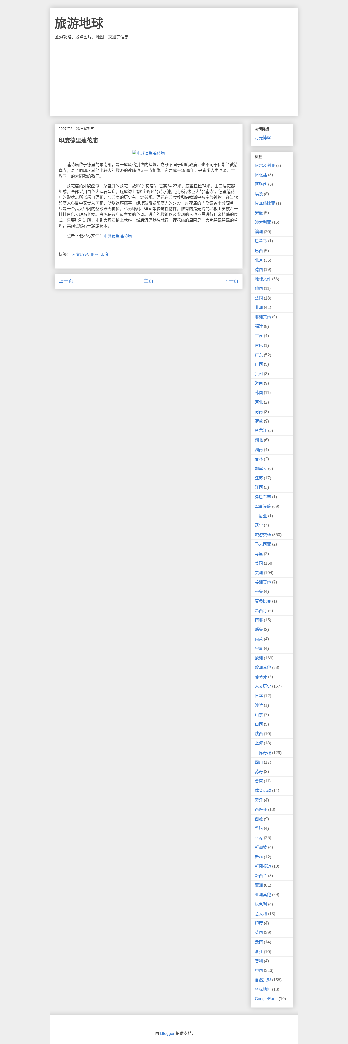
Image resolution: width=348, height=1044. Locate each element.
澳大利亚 (263, 222)
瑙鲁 (259, 629)
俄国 (259, 288)
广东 (259, 355)
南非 (259, 620)
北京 (259, 260)
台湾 (259, 781)
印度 (104, 254)
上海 (259, 743)
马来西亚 (263, 544)
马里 (259, 554)
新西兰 (261, 876)
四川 (259, 762)
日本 (259, 696)
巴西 (259, 251)
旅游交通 (263, 535)
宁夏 (259, 648)
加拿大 (261, 468)
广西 (259, 364)
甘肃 (259, 336)
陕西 (259, 733)
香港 (259, 838)
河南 (259, 412)
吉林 (259, 459)
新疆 (259, 857)
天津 (259, 800)
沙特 (259, 705)
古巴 (259, 345)
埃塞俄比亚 (265, 203)
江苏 (259, 478)
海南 (259, 383)
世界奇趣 (263, 753)
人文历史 (80, 254)
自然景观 (263, 980)
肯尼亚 (261, 516)
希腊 (259, 828)
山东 (259, 715)
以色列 (261, 904)
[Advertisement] (174, 78)
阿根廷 (261, 175)
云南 (259, 942)
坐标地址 (263, 989)
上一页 (66, 281)
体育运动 (263, 790)
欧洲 (259, 658)
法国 (259, 298)
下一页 (231, 281)
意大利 (261, 914)
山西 (259, 724)
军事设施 (263, 506)
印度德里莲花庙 (117, 236)
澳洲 (259, 231)
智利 (259, 961)
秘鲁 (259, 591)
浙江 (259, 952)
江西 (259, 487)
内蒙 (259, 639)
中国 (259, 970)
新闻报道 (263, 866)
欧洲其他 (263, 667)
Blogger (167, 1033)
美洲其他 (263, 582)
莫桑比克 (263, 601)
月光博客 (263, 137)
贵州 (259, 374)
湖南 (259, 450)
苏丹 (259, 771)
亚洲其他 (263, 894)
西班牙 (261, 809)
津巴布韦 (263, 497)
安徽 (259, 213)
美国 (259, 563)
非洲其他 (263, 317)
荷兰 (259, 421)
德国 (259, 269)
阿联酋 (261, 184)
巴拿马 (261, 241)
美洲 (259, 573)
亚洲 (94, 254)
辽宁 (259, 525)
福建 (259, 326)
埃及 (259, 194)
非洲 (259, 307)
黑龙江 (261, 430)
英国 (259, 932)
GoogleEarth (266, 999)
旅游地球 (79, 23)
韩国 (259, 392)
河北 (259, 402)
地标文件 (263, 279)
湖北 (259, 440)
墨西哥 (261, 610)
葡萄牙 (261, 677)
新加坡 (261, 847)
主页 (148, 281)
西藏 (259, 819)
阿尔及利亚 (265, 165)
